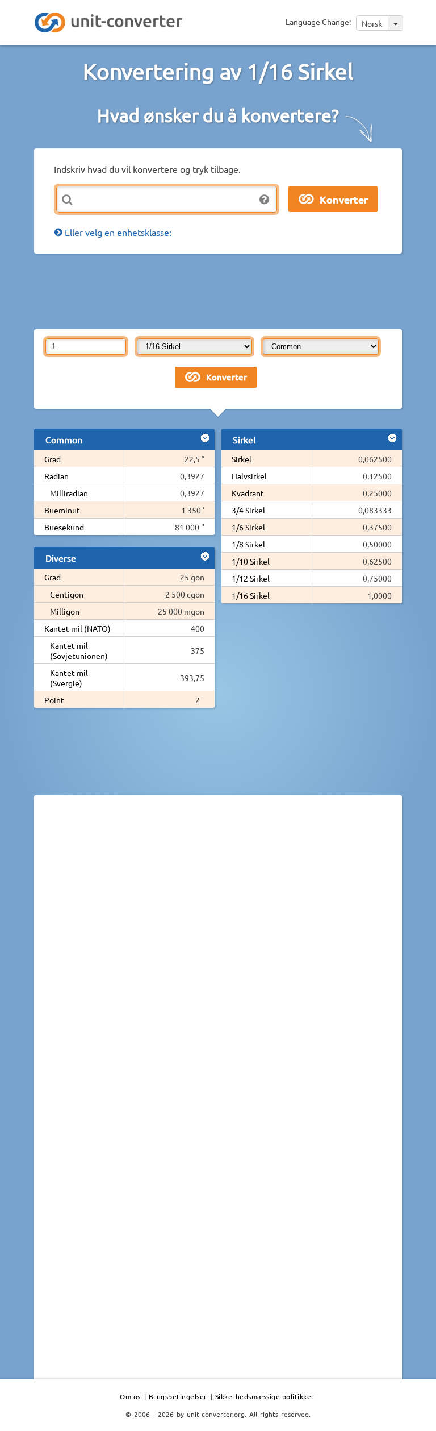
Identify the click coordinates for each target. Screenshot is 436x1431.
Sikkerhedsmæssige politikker (265, 1396)
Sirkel (241, 459)
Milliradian (69, 493)
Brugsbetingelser (178, 1396)
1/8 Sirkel (248, 544)
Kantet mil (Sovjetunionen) (79, 650)
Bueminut (62, 510)
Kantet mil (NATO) (77, 628)
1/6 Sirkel (248, 527)
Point (54, 700)
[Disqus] (218, 960)
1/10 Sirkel (251, 561)
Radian (56, 476)
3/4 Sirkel (248, 510)
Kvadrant (248, 493)
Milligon (64, 611)
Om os (130, 1396)
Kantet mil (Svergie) (69, 677)
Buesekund (64, 527)
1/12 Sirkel (251, 578)
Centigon (66, 594)
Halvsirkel (249, 476)
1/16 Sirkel (251, 595)
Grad (52, 459)
